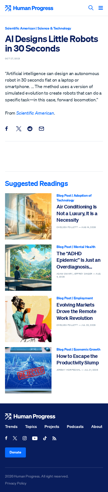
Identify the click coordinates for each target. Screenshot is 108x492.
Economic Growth (87, 349)
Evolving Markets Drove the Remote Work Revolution (76, 311)
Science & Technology (54, 28)
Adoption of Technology (74, 197)
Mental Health (84, 246)
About (96, 426)
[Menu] (100, 8)
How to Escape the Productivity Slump (78, 359)
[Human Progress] (54, 416)
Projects (51, 426)
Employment (83, 298)
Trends (11, 426)
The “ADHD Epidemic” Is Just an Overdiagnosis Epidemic (78, 260)
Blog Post (64, 195)
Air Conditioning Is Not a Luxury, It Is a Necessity (77, 213)
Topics (31, 426)
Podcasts (75, 426)
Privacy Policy (15, 483)
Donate (15, 452)
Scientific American (20, 28)
